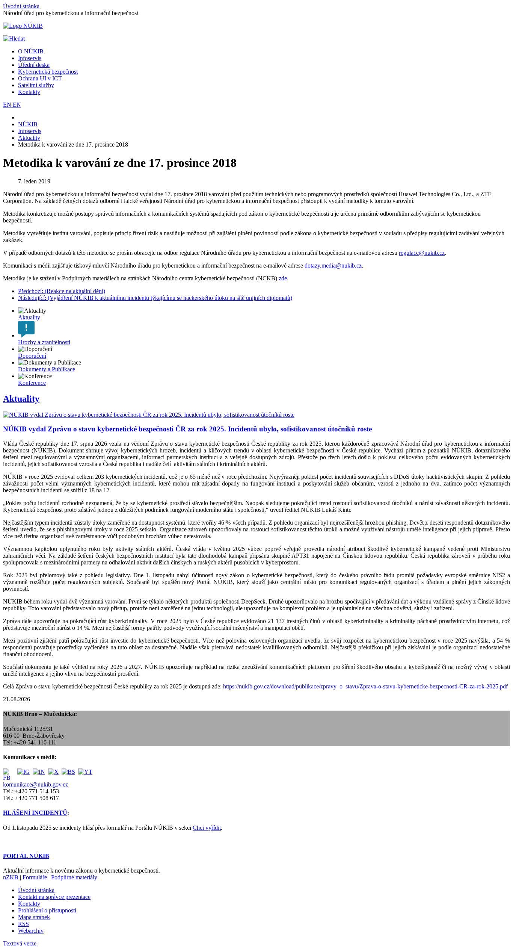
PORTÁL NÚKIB (26, 856)
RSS (23, 924)
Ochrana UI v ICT (40, 78)
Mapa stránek (34, 917)
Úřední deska (34, 65)
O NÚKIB (31, 51)
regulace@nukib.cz (422, 253)
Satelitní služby (36, 85)
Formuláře (35, 877)
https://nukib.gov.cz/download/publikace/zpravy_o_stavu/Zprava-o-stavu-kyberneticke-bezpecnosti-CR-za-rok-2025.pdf (365, 686)
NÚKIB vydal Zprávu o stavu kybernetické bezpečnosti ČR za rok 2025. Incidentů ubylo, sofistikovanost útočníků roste (187, 429)
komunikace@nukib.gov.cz (35, 784)
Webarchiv (31, 930)
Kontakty (29, 92)
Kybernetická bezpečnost (48, 71)
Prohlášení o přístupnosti (47, 910)
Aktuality (21, 399)
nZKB (10, 877)
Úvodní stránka (21, 6)
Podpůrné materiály (74, 877)
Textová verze (19, 943)
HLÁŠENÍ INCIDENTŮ (35, 812)
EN (8, 104)
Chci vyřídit (207, 827)
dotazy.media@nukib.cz (333, 265)
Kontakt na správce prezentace (54, 897)
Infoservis (29, 58)
